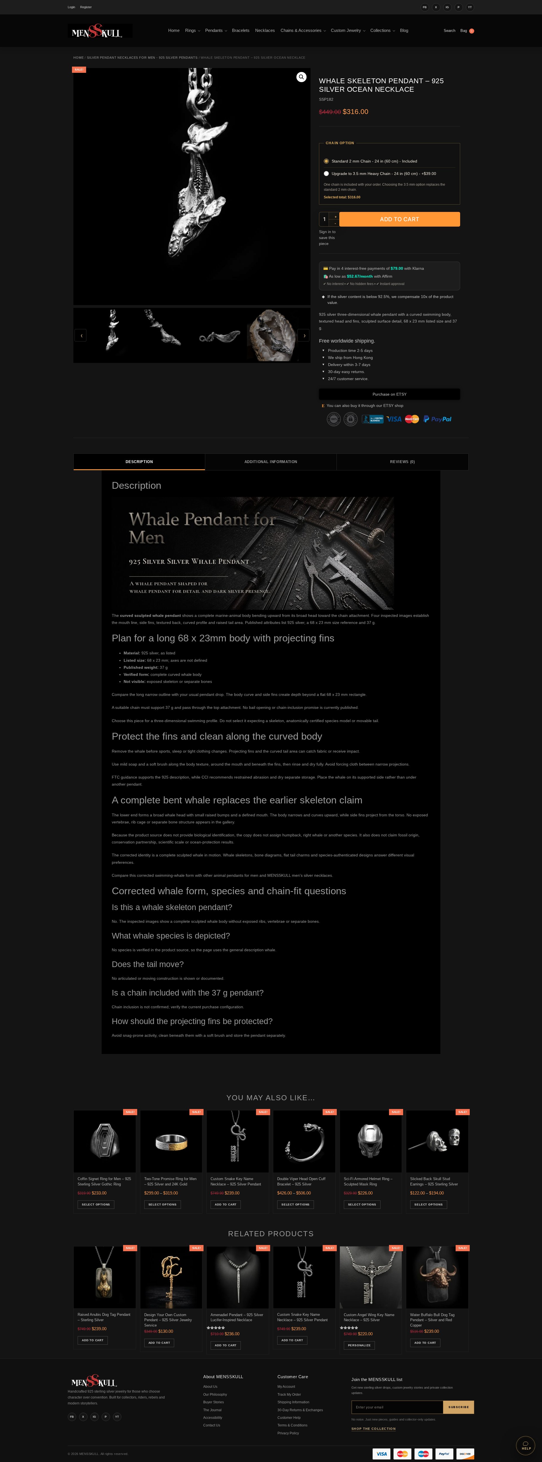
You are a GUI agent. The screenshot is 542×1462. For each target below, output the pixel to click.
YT (470, 7)
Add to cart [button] (226, 1204)
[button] (301, 77)
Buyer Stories (213, 1402)
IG (447, 7)
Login (71, 7)
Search (449, 31)
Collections (380, 30)
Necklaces (265, 30)
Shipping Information (293, 1402)
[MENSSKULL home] (94, 1385)
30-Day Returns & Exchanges (300, 1410)
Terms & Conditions (292, 1425)
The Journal (212, 1410)
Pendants (214, 30)
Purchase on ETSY (389, 394)
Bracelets (241, 30)
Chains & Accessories (301, 30)
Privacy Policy (288, 1433)
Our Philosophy (215, 1395)
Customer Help (289, 1418)
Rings (190, 30)
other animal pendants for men (230, 875)
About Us (210, 1387)
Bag (466, 31)
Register (86, 7)
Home (174, 30)
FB (425, 7)
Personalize (359, 1345)
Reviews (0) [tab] (402, 462)
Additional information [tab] (270, 462)
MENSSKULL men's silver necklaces (299, 875)
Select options (96, 1204)
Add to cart (399, 219)
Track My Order (289, 1395)
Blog (404, 30)
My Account (286, 1387)
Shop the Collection (373, 1428)
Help (526, 1448)
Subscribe (459, 1407)
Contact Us (211, 1425)
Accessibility (212, 1418)
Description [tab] (139, 462)
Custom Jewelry (346, 30)
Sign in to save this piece (327, 237)
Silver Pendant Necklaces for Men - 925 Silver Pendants (142, 57)
